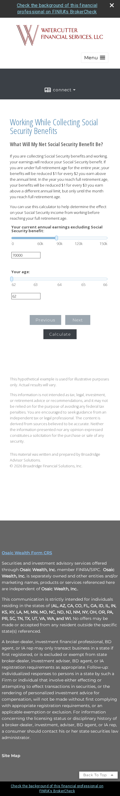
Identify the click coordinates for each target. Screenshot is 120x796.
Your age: (20, 272)
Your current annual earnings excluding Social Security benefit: (57, 229)
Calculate (60, 334)
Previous (45, 320)
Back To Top (95, 775)
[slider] (59, 238)
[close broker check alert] (112, 5)
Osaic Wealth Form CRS (27, 552)
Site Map (11, 755)
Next (78, 320)
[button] (94, 58)
